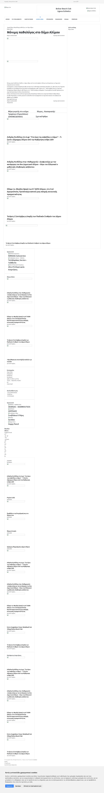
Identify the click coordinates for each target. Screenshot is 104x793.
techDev (11, 419)
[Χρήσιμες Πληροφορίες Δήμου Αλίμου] (16, 535)
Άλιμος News (39, 19)
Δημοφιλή (9, 460)
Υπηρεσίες (74, 19)
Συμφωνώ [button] (9, 786)
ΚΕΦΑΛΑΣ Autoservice (17, 256)
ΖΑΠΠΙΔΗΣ (12, 411)
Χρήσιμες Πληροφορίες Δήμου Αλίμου (18, 547)
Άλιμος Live (9, 35)
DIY (7, 382)
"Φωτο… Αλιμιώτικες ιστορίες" (14, 380)
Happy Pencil (13, 424)
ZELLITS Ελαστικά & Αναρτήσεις (16, 268)
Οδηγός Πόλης (29, 19)
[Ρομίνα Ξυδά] (16, 486)
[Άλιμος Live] (7, 7)
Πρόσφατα (9, 462)
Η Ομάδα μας (7, 763)
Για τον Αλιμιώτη (16, 19)
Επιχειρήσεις (10, 374)
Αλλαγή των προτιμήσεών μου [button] (32, 786)
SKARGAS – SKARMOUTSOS (19, 407)
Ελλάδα (66, 19)
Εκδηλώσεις (58, 19)
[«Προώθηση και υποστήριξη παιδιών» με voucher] (19, 346)
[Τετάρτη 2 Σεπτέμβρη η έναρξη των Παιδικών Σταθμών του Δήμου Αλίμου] (23, 198)
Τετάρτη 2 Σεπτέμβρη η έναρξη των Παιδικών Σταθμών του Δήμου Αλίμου (34, 217)
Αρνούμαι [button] (18, 786)
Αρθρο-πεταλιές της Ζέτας (13, 379)
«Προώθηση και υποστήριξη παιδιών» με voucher (19, 361)
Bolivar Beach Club (63, 8)
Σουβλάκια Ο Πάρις (16, 415)
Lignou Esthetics (64, 11)
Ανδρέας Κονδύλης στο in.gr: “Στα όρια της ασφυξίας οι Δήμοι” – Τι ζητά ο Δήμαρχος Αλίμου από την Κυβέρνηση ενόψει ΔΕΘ (34, 138)
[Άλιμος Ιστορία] (16, 519)
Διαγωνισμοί (10, 384)
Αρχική (8, 19)
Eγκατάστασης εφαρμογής (10, 765)
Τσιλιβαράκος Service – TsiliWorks (17, 261)
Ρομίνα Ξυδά (11, 498)
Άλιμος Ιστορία (11, 531)
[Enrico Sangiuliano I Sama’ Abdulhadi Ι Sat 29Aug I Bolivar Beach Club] (16, 615)
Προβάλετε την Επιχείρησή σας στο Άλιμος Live (18, 514)
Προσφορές (49, 19)
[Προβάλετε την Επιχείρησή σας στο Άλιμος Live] (16, 502)
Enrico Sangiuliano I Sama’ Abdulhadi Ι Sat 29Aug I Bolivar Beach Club (19, 628)
